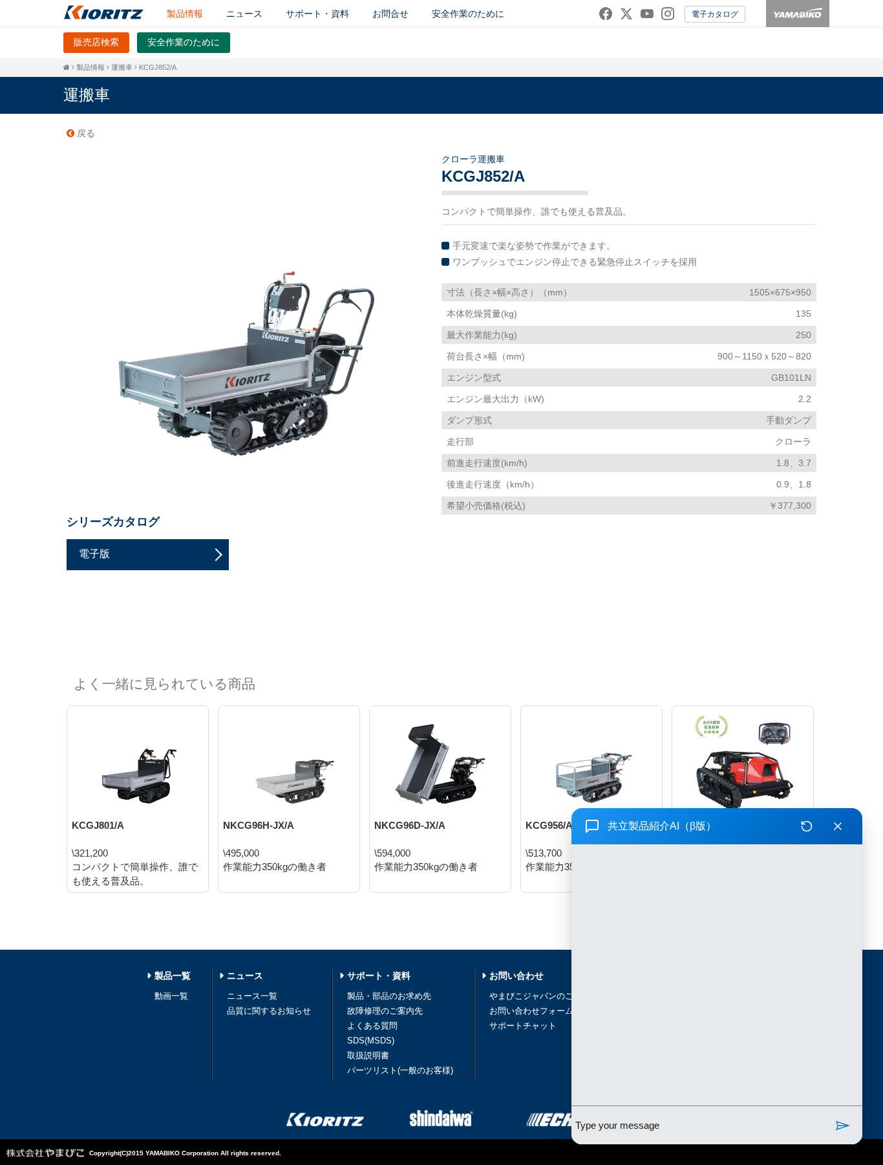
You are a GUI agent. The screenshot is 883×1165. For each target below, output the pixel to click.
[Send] (843, 1125)
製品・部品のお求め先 (389, 996)
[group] (716, 975)
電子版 (94, 553)
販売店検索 (96, 42)
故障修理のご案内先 (385, 1011)
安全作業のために (468, 13)
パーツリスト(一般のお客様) (400, 1070)
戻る (84, 133)
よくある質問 (372, 1026)
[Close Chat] (837, 826)
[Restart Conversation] (806, 826)
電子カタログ (715, 14)
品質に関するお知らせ (269, 1011)
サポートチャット (523, 1026)
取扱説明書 (368, 1055)
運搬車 (122, 67)
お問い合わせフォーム (531, 1011)
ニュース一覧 (252, 996)
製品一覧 (172, 975)
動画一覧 (171, 996)
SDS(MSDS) (370, 1040)
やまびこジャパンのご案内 (539, 996)
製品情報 (90, 67)
